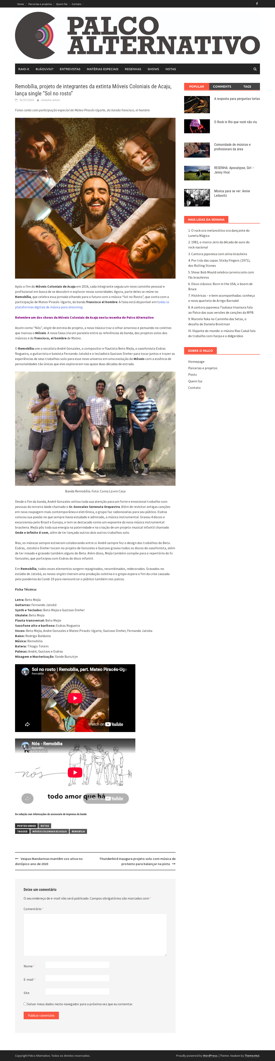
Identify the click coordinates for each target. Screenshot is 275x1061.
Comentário (34, 909)
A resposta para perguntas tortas (237, 99)
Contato (76, 4)
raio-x (23, 69)
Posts (192, 374)
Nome (29, 966)
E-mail (30, 979)
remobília (78, 831)
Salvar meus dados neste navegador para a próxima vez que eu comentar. (80, 1004)
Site (26, 993)
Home (20, 4)
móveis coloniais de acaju (49, 831)
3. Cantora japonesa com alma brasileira (217, 254)
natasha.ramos (50, 100)
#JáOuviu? (44, 69)
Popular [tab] (196, 86)
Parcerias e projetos (40, 4)
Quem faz (61, 4)
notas (170, 69)
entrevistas (70, 69)
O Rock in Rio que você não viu (235, 122)
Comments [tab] (222, 86)
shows (153, 69)
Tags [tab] (247, 86)
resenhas (133, 69)
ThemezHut (252, 1056)
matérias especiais (102, 69)
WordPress (210, 1056)
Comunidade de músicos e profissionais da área (232, 147)
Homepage (196, 361)
